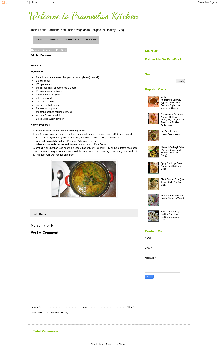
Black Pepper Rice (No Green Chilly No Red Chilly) (172, 182)
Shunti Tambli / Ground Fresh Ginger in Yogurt (172, 196)
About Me (91, 39)
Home (39, 39)
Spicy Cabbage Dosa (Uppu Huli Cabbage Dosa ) (171, 166)
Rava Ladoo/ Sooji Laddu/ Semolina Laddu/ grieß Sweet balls (171, 215)
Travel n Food (71, 39)
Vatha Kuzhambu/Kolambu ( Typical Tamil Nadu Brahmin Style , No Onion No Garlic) (172, 102)
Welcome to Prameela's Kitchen (83, 15)
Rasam (42, 214)
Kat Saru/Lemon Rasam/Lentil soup (170, 132)
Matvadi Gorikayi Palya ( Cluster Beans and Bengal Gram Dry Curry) (172, 151)
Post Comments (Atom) (56, 312)
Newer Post (37, 307)
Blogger (122, 344)
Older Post (131, 307)
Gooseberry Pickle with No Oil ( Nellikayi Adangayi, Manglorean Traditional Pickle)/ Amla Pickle (172, 119)
